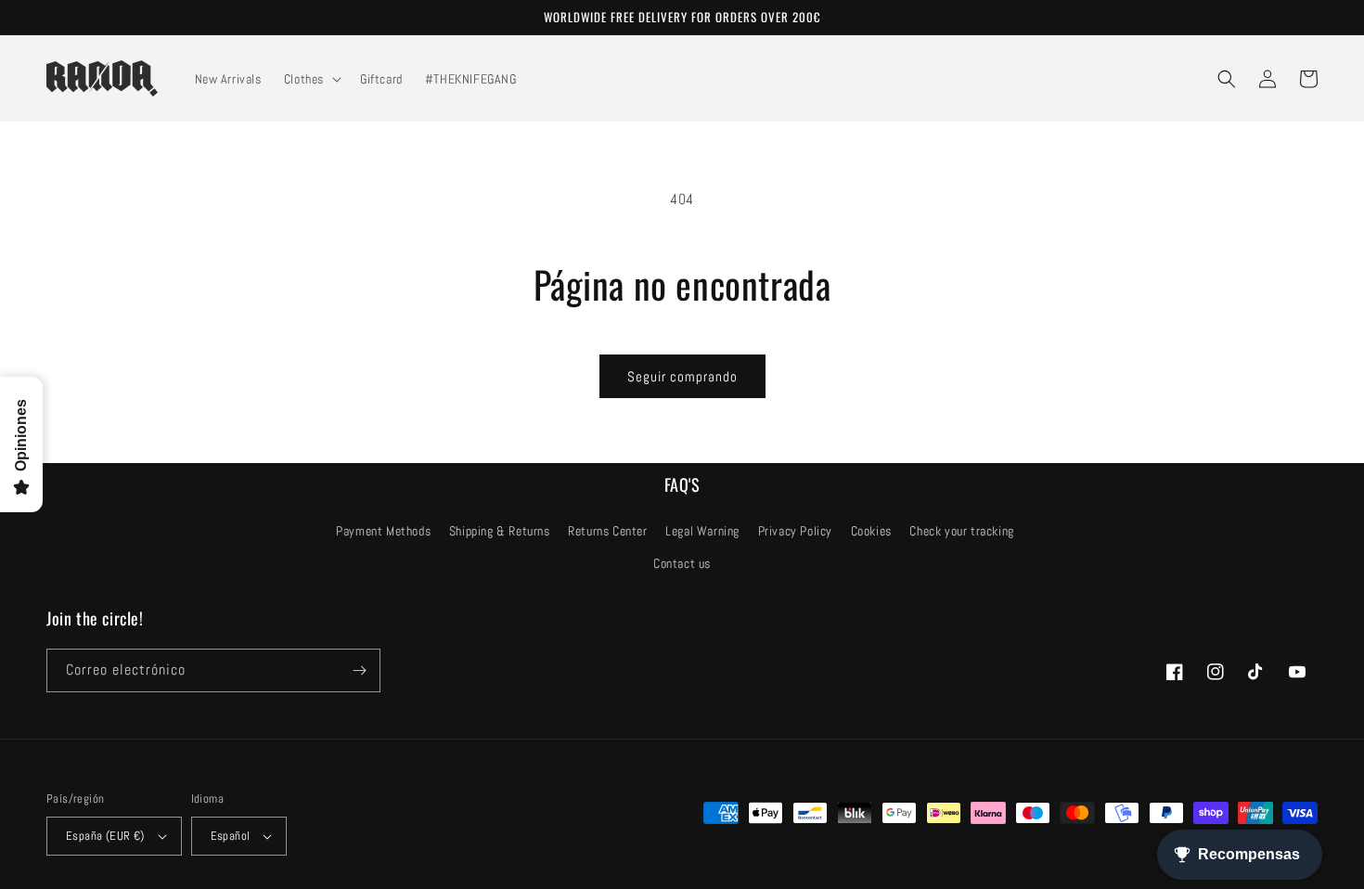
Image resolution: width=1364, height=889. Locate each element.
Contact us (682, 563)
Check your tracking (961, 530)
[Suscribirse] (359, 670)
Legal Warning (702, 530)
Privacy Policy (795, 530)
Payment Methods (383, 530)
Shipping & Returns (499, 530)
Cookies (871, 530)
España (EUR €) (105, 836)
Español (231, 836)
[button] (311, 78)
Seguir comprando (682, 376)
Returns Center (607, 530)
